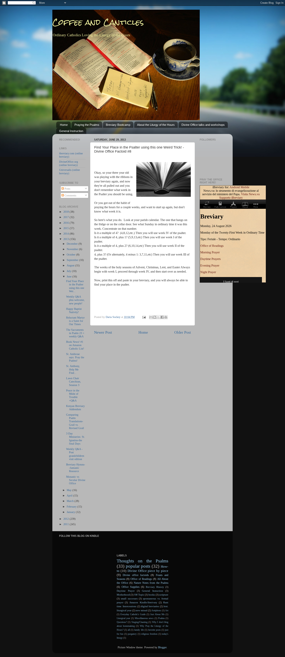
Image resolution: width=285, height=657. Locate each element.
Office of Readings (141, 578)
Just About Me (157, 614)
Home (64, 124)
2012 (66, 518)
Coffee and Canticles (98, 22)
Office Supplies (130, 586)
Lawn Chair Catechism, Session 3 (73, 382)
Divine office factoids (136, 575)
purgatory (132, 634)
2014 (66, 233)
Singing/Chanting (139, 622)
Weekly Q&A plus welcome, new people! (75, 300)
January (71, 512)
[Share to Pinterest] (166, 317)
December (73, 243)
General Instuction (152, 590)
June (69, 276)
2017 (66, 217)
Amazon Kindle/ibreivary (143, 602)
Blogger (162, 647)
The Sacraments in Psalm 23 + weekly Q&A (75, 333)
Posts (67, 188)
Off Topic (139, 594)
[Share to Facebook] (162, 317)
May (69, 490)
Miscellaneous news (144, 618)
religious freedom (149, 634)
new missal (141, 610)
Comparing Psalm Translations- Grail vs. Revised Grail (75, 421)
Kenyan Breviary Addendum (75, 407)
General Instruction (71, 131)
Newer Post (103, 332)
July (69, 271)
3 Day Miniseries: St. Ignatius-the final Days (75, 438)
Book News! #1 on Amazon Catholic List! (75, 345)
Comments (70, 195)
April (70, 495)
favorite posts (154, 630)
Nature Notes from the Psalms (151, 582)
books (152, 594)
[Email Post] (144, 317)
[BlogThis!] (155, 317)
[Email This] (151, 317)
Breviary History (155, 586)
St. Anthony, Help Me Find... (73, 369)
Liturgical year (123, 618)
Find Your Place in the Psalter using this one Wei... (75, 286)
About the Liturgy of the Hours (156, 124)
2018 (66, 211)
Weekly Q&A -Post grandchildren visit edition (75, 454)
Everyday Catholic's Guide (133, 614)
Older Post (182, 332)
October (71, 254)
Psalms (161, 618)
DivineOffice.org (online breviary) (68, 163)
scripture (163, 594)
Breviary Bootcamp (118, 124)
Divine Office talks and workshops (203, 124)
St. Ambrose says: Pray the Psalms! (75, 357)
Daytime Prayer (126, 590)
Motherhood (123, 594)
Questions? (122, 622)
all (129, 630)
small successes (129, 598)
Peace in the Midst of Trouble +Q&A (72, 395)
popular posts (138, 566)
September (73, 260)
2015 (66, 228)
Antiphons (156, 610)
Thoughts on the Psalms (142, 560)
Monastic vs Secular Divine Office (75, 480)
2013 (66, 239)
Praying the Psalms (86, 124)
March (70, 500)
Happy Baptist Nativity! (74, 310)
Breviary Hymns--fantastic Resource (75, 468)
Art (166, 610)
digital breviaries (150, 606)
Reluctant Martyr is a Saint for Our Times (75, 321)
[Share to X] (158, 317)
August (71, 265)
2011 (66, 524)
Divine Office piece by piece (148, 571)
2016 (66, 222)
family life (139, 630)
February (72, 506)
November (73, 249)
